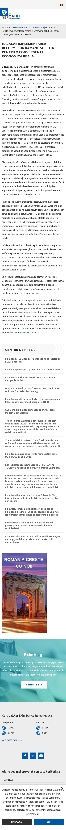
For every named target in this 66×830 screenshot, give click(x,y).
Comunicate (38, 27)
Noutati (49, 27)
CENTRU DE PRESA (21, 27)
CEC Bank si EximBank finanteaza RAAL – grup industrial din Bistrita (30, 411)
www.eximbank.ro (31, 332)
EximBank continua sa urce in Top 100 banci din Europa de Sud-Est (30, 379)
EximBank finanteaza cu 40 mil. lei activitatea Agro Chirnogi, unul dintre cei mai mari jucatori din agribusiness (32, 539)
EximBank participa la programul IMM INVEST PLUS (32, 369)
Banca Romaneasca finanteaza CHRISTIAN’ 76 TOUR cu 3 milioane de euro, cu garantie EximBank (32, 466)
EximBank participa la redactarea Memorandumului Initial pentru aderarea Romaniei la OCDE (32, 400)
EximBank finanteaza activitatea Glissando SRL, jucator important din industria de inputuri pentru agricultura (31, 498)
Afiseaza (16, 822)
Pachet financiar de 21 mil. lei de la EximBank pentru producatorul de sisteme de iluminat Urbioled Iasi (29, 525)
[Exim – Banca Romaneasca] (14, 16)
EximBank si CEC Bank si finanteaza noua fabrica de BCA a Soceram (33, 360)
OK (48, 822)
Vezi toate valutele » (12, 740)
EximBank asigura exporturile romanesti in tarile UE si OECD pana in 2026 (31, 455)
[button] (4, 12)
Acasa (5, 27)
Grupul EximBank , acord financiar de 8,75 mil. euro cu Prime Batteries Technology (32, 390)
